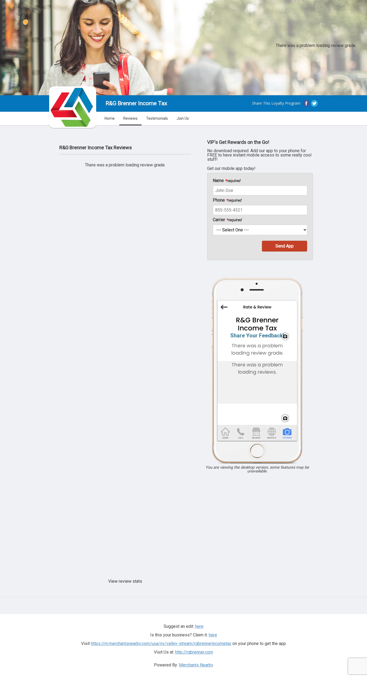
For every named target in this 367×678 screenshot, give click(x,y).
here (213, 634)
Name (226, 180)
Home (110, 118)
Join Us (183, 118)
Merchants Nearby (196, 665)
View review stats (125, 581)
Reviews (130, 118)
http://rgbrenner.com (194, 652)
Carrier (227, 220)
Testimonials (157, 118)
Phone (227, 200)
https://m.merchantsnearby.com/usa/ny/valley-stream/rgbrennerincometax (161, 643)
